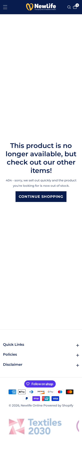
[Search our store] (69, 7)
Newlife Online (32, 405)
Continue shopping (41, 196)
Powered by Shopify (58, 405)
